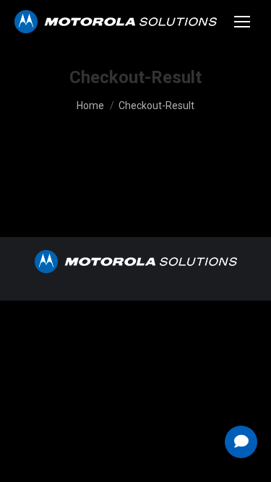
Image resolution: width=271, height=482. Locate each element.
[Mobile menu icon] (242, 21)
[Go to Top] (249, 460)
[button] (241, 442)
